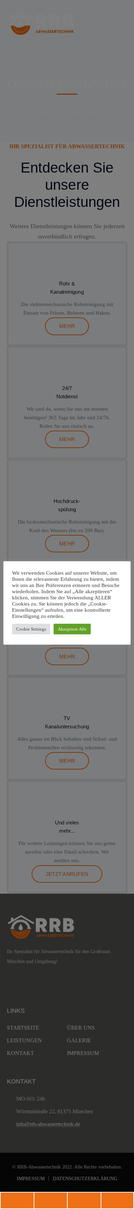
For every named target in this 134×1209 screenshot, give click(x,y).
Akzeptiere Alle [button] (72, 629)
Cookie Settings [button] (31, 629)
